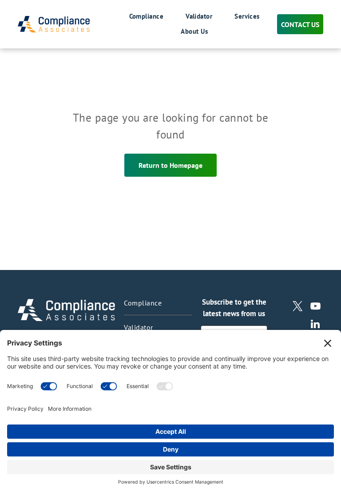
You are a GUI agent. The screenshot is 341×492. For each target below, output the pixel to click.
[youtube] (315, 307)
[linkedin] (315, 325)
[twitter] (297, 307)
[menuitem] (135, 16)
